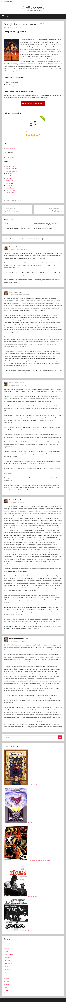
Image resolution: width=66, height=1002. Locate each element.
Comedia (7, 960)
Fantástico (7, 969)
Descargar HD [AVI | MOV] (33, 104)
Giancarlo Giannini (11, 171)
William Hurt (10, 192)
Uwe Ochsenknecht (12, 190)
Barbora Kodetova (11, 168)
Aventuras (7, 949)
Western (6, 993)
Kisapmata (31, 931)
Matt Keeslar (9, 183)
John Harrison (10, 157)
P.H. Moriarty (9, 185)
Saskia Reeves (10, 188)
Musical (6, 978)
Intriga (6, 975)
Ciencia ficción (10, 200)
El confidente (32, 896)
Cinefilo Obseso (33, 7)
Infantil (6, 972)
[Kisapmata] (16, 931)
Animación (7, 946)
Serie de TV (18, 200)
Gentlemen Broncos (34, 785)
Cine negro (7, 957)
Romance (7, 981)
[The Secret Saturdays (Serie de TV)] (16, 860)
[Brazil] (16, 823)
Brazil (6, 224)
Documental (8, 963)
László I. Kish (9, 180)
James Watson (10, 176)
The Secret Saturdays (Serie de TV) (46, 224)
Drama (6, 966)
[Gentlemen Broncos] (16, 785)
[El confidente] (16, 896)
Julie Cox (8, 178)
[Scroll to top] (63, 999)
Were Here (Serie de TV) (43, 228)
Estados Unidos (10, 148)
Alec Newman (10, 166)
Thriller (6, 990)
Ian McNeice (9, 173)
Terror (6, 987)
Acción (6, 943)
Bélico (6, 952)
